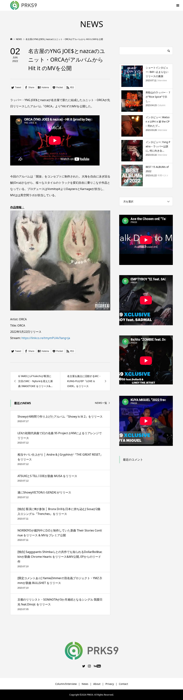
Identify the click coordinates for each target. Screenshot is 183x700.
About (96, 684)
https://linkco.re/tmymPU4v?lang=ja (45, 338)
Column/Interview (66, 684)
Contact (123, 684)
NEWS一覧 (101, 403)
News (85, 684)
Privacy (109, 684)
